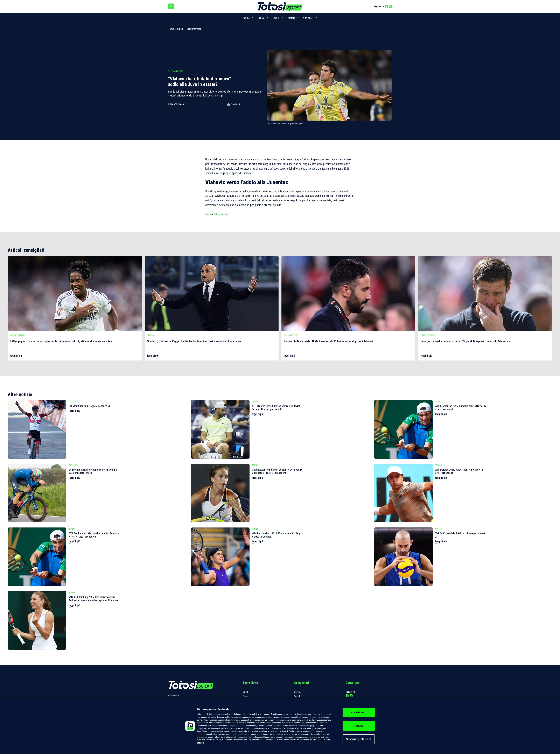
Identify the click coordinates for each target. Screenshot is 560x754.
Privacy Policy (173, 695)
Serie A (297, 692)
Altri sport (308, 17)
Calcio (246, 17)
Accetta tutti (358, 712)
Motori (291, 17)
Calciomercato (194, 28)
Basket (276, 17)
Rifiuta (358, 725)
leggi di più (16, 355)
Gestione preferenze (358, 739)
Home (171, 28)
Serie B (297, 696)
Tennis (261, 17)
